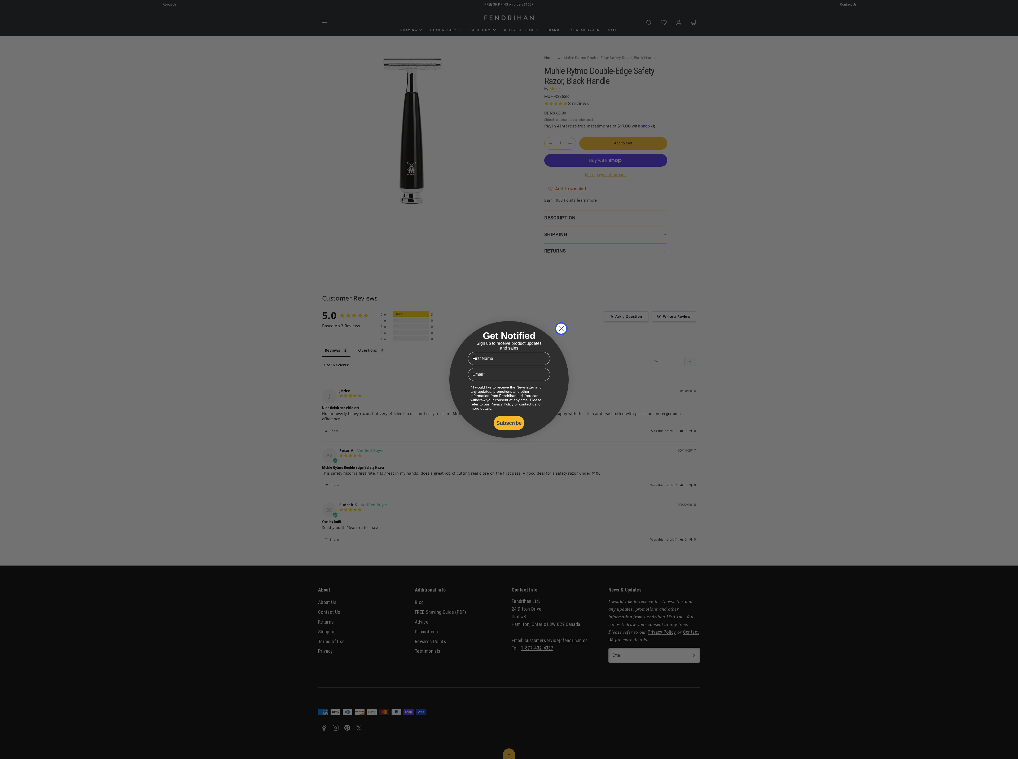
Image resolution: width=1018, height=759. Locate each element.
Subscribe (509, 423)
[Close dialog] (561, 328)
